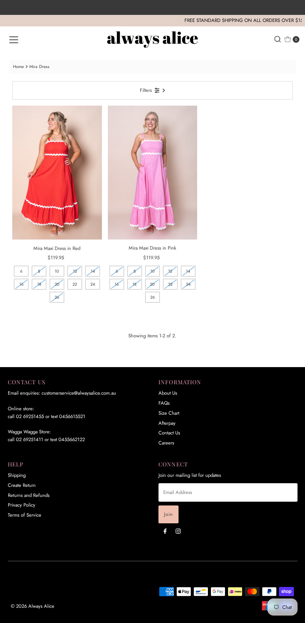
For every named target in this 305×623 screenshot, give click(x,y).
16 (21, 284)
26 (57, 297)
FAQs (164, 403)
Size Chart (168, 413)
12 (75, 271)
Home (18, 66)
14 (93, 271)
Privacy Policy (21, 504)
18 (39, 284)
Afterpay (167, 423)
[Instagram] (178, 531)
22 (75, 284)
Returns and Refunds (28, 495)
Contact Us (169, 432)
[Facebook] (165, 531)
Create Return (22, 485)
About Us (167, 392)
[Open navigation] (14, 39)
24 (92, 284)
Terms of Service (24, 514)
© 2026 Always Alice (32, 606)
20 (57, 284)
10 (57, 271)
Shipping (17, 475)
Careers (166, 442)
